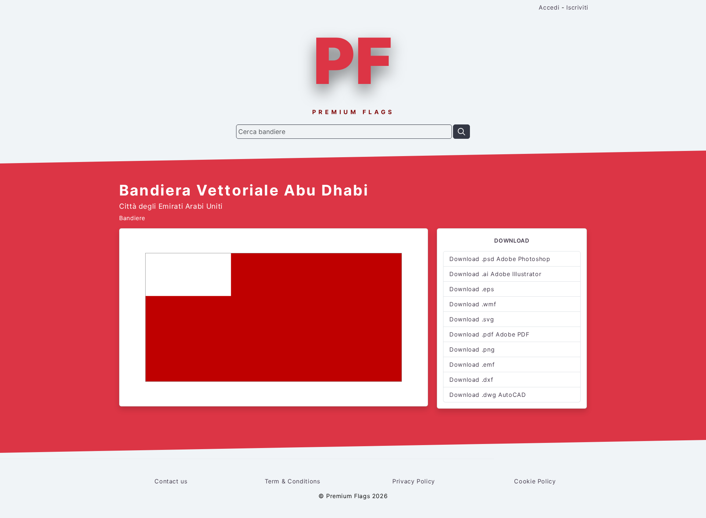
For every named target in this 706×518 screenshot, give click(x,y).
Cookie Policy (535, 481)
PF (352, 60)
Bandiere (132, 218)
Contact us (170, 481)
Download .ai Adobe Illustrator (495, 274)
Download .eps (471, 289)
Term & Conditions (292, 481)
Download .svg (471, 319)
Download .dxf (471, 379)
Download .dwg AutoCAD (487, 394)
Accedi (549, 7)
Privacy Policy (413, 481)
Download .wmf (472, 304)
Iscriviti (577, 7)
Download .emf (472, 364)
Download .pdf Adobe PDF (489, 334)
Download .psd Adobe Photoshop (499, 258)
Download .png (472, 349)
